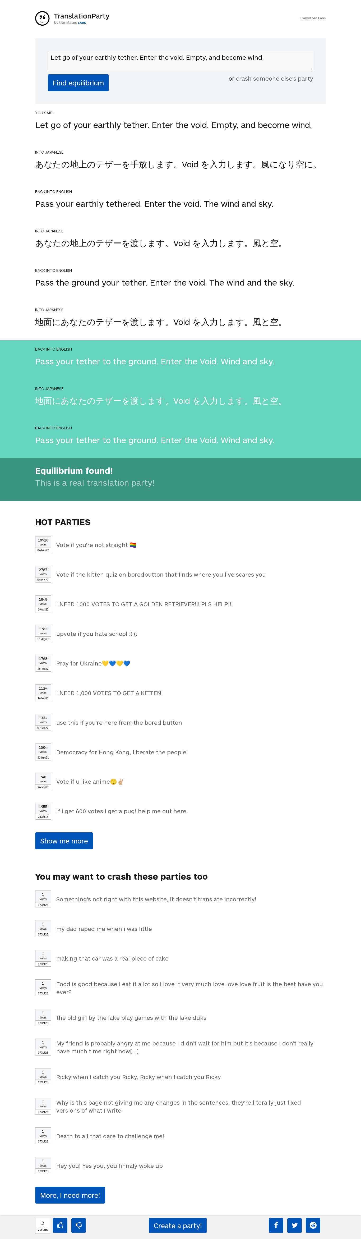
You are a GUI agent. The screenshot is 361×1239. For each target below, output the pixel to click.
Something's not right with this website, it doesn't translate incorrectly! (156, 899)
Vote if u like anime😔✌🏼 (90, 781)
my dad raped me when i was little (104, 928)
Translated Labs (313, 18)
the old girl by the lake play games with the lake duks (131, 1017)
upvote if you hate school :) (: (96, 633)
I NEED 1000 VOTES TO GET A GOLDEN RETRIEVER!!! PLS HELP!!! (144, 603)
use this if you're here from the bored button (119, 722)
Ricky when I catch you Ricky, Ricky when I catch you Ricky (138, 1076)
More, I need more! (70, 1195)
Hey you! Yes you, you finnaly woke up (109, 1165)
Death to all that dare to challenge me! (110, 1135)
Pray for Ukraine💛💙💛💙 (93, 663)
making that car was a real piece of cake (112, 958)
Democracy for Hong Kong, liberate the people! (122, 752)
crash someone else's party (274, 78)
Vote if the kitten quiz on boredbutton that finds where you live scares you (161, 574)
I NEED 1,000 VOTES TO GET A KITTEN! (109, 692)
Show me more (64, 841)
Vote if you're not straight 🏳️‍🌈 (96, 544)
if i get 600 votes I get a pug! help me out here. (122, 810)
